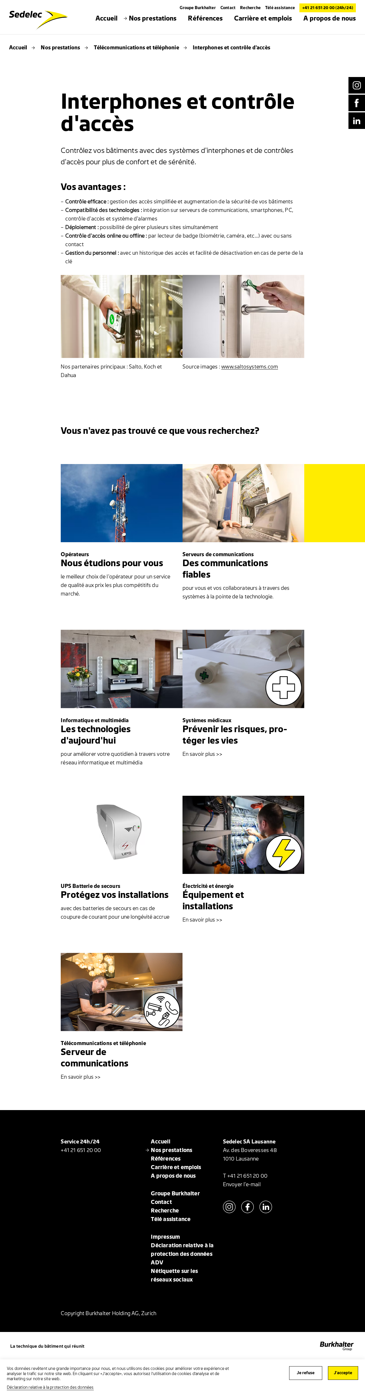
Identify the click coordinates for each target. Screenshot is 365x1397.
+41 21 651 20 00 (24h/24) (327, 8)
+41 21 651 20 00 (81, 1150)
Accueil (18, 47)
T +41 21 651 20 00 (245, 1176)
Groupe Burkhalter (198, 8)
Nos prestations (60, 47)
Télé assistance (280, 8)
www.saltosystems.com (249, 367)
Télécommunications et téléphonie (136, 47)
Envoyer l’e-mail (242, 1184)
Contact (228, 8)
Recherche (250, 8)
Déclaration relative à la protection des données (50, 1387)
